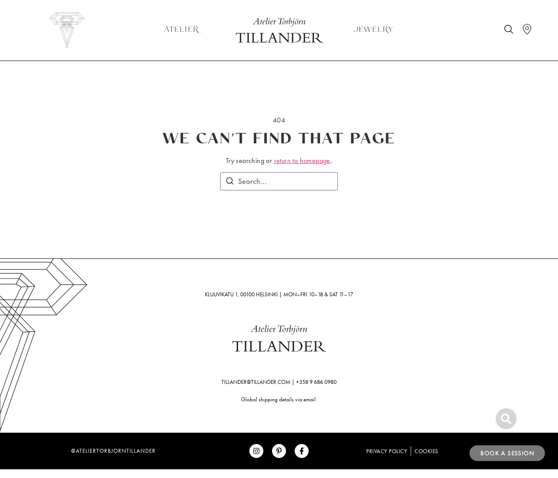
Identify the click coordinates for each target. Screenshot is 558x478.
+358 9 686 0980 (316, 382)
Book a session (507, 453)
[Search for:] (279, 181)
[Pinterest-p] (279, 451)
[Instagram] (256, 451)
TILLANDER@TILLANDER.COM (255, 382)
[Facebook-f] (302, 451)
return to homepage (302, 160)
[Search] (229, 182)
